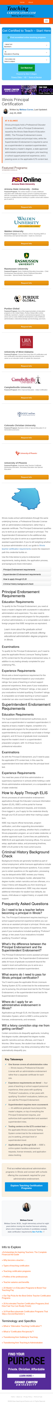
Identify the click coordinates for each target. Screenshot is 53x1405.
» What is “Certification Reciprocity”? (18, 1332)
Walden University (13, 231)
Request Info (26, 207)
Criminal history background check (18, 583)
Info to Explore (11, 1247)
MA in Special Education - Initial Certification (32, 390)
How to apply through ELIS (15, 579)
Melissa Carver (26, 109)
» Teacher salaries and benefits (15, 1282)
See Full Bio (37, 1231)
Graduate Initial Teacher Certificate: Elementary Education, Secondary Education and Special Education (23, 467)
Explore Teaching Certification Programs (27, 1187)
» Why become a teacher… (14, 1260)
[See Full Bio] (43, 1231)
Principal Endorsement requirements (19, 569)
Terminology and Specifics (19, 1321)
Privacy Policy (28, 1397)
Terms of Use (38, 1397)
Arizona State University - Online (21, 189)
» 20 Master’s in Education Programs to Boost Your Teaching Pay (24, 1289)
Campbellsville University (17, 387)
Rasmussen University (16, 269)
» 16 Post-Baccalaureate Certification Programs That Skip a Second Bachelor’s (25, 1312)
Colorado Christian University (20, 425)
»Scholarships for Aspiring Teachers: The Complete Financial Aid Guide (24, 1253)
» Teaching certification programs (16, 1271)
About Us (19, 1397)
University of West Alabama (18, 352)
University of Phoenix (15, 463)
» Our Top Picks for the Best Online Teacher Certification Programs (26, 1297)
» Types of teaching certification (15, 1266)
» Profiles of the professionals (15, 1277)
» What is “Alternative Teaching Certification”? (22, 1326)
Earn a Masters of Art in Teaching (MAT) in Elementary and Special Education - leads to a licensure (25, 235)
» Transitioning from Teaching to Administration (22, 1343)
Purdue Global (11, 308)
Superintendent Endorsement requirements (22, 574)
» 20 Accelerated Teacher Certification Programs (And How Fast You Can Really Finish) (25, 1305)
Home (13, 1397)
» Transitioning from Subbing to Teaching (20, 1337)
